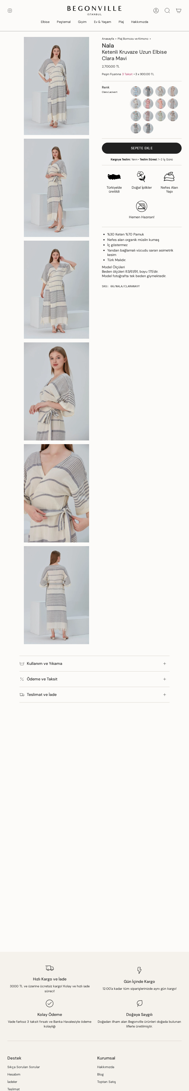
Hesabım (13, 1074)
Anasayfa (108, 39)
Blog (100, 1074)
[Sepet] (178, 10)
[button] (45, 22)
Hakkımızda (105, 1067)
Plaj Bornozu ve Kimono (133, 39)
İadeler (12, 1082)
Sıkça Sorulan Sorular (23, 1067)
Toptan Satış (106, 1082)
